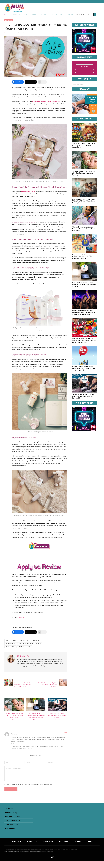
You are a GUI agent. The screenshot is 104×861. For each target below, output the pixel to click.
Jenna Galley (8, 32)
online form (22, 617)
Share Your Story (10, 813)
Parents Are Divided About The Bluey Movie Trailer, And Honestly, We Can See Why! (83, 368)
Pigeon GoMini (10, 646)
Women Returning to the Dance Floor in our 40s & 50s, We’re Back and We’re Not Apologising (83, 312)
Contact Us (8, 809)
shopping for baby (24, 646)
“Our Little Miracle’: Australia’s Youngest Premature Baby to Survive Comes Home (84, 229)
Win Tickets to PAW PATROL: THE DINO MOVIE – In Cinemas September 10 (83, 145)
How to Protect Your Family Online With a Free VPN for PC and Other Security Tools (83, 201)
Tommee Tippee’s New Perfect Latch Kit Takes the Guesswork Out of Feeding (14, 715)
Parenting (23, 15)
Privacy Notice (9, 828)
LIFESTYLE (33, 15)
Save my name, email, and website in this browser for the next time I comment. (29, 784)
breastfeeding (10, 643)
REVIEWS (43, 15)
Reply (65, 732)
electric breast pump (26, 643)
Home (6, 15)
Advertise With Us (11, 824)
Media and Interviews (12, 816)
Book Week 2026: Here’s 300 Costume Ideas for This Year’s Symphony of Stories (82, 257)
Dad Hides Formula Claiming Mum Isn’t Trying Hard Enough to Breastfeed (47, 684)
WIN (61, 15)
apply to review (11, 640)
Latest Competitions (12, 820)
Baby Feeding (8, 20)
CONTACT (69, 15)
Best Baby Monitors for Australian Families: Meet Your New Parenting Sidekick (36, 715)
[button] (98, 14)
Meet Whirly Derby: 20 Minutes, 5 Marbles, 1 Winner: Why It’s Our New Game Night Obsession (84, 340)
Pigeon (38, 643)
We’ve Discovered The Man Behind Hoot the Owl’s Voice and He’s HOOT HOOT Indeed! (23, 684)
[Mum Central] (14, 9)
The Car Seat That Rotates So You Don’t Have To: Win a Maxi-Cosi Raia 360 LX (57, 715)
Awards (14, 15)
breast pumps (36, 640)
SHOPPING (53, 15)
